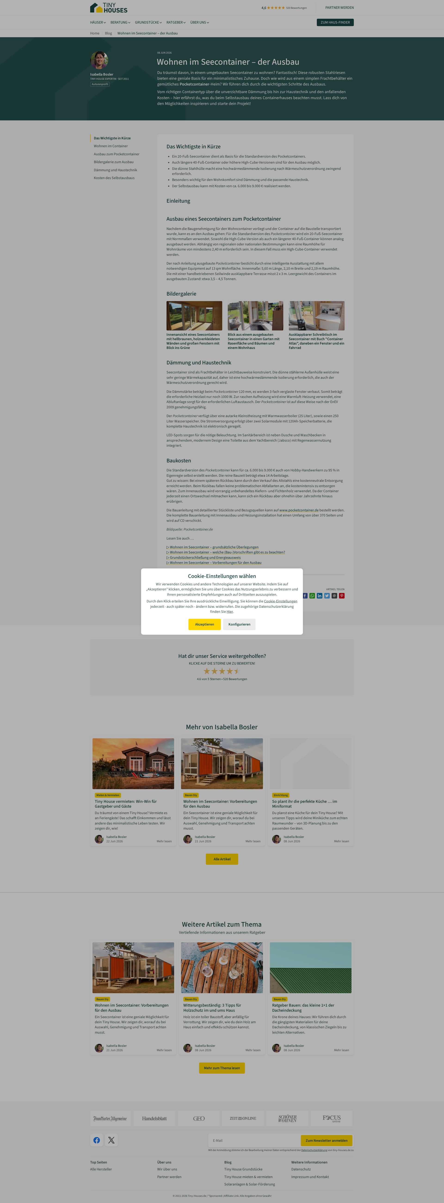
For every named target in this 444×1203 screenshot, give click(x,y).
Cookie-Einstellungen (280, 601)
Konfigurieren (239, 624)
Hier (230, 611)
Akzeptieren (204, 624)
